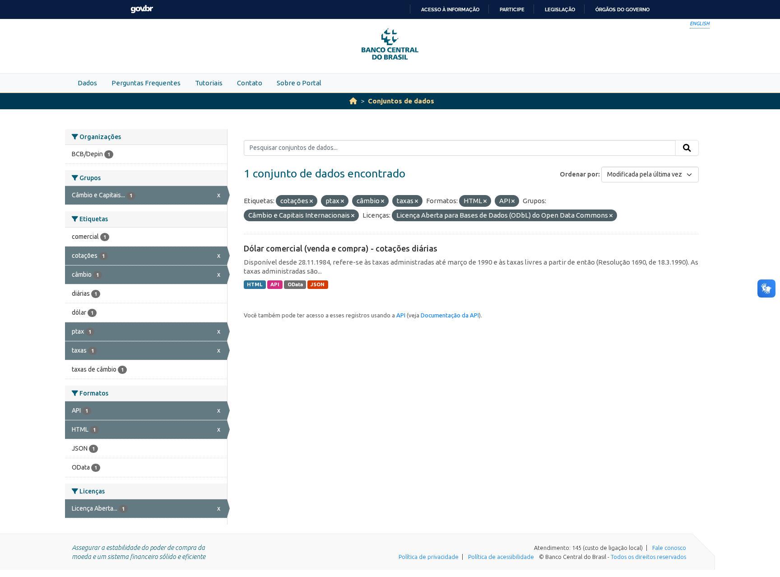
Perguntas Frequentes (146, 83)
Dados (87, 83)
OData (295, 284)
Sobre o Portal (299, 83)
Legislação (560, 9)
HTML (254, 284)
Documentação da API (450, 315)
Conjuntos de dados (401, 101)
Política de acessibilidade (501, 557)
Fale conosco (669, 547)
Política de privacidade (429, 557)
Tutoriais (209, 83)
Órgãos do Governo (622, 9)
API (274, 284)
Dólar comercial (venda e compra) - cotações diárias (340, 248)
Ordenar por (579, 174)
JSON (318, 284)
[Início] (353, 101)
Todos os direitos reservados (648, 557)
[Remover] (311, 201)
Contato (249, 83)
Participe (512, 9)
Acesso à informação (450, 9)
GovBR (141, 9)
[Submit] (687, 148)
